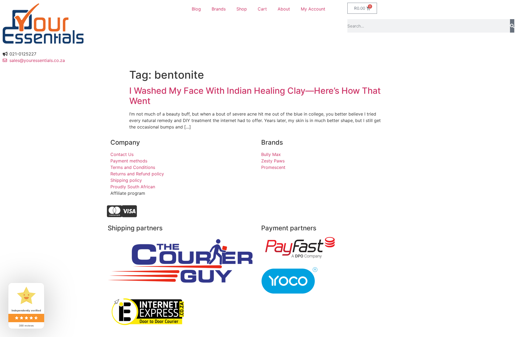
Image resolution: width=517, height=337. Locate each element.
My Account (313, 9)
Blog (196, 9)
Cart (262, 9)
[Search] (512, 26)
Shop (241, 9)
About (284, 9)
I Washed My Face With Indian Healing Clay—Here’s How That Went (255, 95)
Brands (219, 9)
